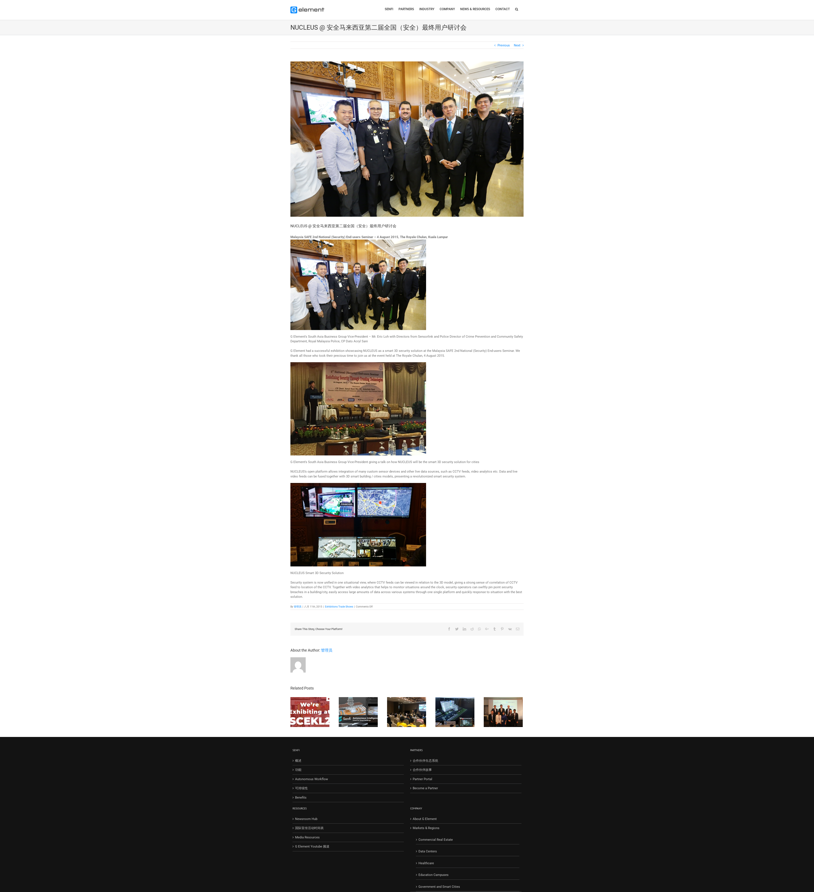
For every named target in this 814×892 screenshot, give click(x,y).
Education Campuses (433, 875)
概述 (298, 761)
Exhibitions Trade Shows (339, 606)
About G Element (425, 819)
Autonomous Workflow (311, 779)
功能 (298, 770)
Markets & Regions (426, 828)
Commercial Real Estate (435, 840)
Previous (504, 45)
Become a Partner (425, 788)
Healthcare (426, 863)
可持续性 (301, 788)
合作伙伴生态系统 (425, 761)
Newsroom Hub (306, 819)
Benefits (301, 797)
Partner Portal (422, 779)
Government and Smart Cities (439, 887)
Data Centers (427, 851)
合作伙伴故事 (422, 770)
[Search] (516, 9)
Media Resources (307, 837)
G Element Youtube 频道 (312, 846)
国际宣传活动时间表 (309, 828)
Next (517, 45)
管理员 (297, 606)
